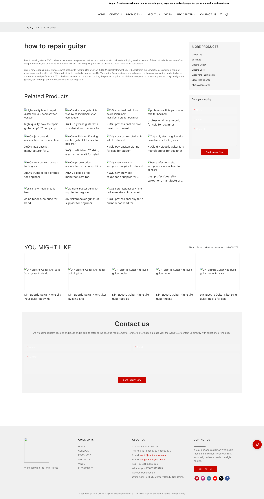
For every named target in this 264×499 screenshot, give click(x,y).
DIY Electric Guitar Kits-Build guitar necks (174, 296)
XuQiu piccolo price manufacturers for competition (77, 175)
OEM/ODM (83, 450)
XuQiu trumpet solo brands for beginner (41, 174)
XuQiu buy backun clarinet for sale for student (123, 148)
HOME (81, 446)
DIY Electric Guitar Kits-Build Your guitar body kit (42, 296)
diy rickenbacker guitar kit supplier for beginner (82, 201)
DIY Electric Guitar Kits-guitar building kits (87, 296)
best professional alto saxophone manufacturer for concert (164, 179)
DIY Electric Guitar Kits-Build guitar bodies (130, 296)
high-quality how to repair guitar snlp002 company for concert (42, 126)
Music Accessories (214, 247)
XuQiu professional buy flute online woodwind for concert (125, 201)
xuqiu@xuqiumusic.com (153, 455)
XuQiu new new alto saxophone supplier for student (121, 175)
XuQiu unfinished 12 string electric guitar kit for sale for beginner (83, 152)
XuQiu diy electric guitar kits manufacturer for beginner (166, 148)
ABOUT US (84, 459)
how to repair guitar (45, 27)
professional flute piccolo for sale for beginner (164, 122)
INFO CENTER (85, 468)
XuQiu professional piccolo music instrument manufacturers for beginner (124, 126)
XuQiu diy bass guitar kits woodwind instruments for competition (82, 126)
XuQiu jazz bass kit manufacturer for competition (36, 149)
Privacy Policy (178, 493)
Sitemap (166, 493)
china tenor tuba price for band (40, 201)
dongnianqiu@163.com (152, 459)
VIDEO (81, 463)
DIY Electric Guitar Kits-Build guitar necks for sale (218, 296)
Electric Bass (195, 247)
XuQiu (27, 27)
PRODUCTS (232, 247)
